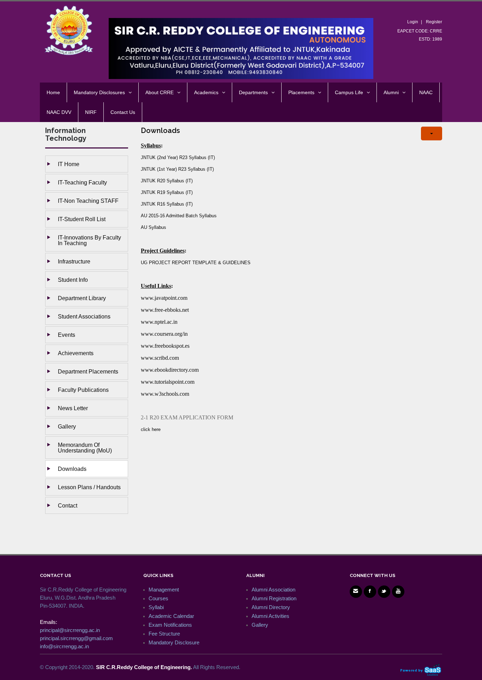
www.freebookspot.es (165, 346)
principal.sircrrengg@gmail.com (76, 638)
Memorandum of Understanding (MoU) (85, 448)
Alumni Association (273, 590)
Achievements (76, 353)
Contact (67, 505)
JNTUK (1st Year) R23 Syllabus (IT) (177, 169)
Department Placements (88, 371)
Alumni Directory (271, 607)
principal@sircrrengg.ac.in (70, 630)
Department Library (82, 298)
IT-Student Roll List (82, 219)
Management (164, 590)
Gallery (67, 426)
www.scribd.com (160, 358)
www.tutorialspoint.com (167, 382)
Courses (158, 598)
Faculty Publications (83, 390)
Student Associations (84, 316)
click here (151, 429)
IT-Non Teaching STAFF (88, 201)
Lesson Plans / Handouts (89, 487)
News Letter (73, 408)
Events (66, 335)
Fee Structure (164, 634)
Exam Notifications (170, 625)
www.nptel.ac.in (159, 322)
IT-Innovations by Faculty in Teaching (89, 240)
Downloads (72, 469)
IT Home (68, 164)
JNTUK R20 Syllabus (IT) (167, 180)
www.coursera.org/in (164, 334)
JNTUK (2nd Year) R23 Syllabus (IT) (178, 157)
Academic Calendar (171, 616)
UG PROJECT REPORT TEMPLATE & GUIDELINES (196, 262)
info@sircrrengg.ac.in (64, 646)
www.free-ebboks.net (165, 310)
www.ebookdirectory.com (170, 370)
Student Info (73, 280)
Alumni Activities (270, 616)
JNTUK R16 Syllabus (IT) (167, 204)
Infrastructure (74, 261)
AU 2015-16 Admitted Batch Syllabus (179, 215)
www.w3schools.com (165, 394)
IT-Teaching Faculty (82, 182)
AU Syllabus (153, 227)
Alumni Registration (274, 598)
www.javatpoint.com (164, 298)
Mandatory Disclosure (174, 642)
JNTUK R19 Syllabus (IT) (167, 192)
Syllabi (156, 607)
